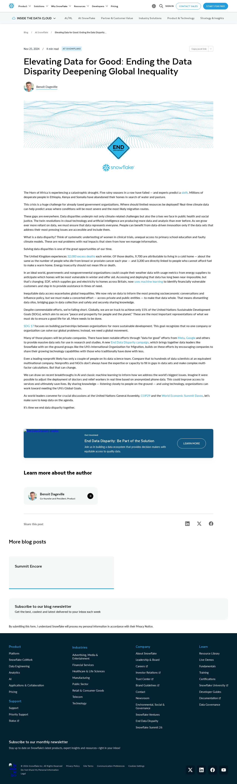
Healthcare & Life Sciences (88, 671)
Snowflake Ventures (148, 714)
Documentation (208, 698)
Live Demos (206, 659)
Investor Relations (147, 672)
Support (13, 708)
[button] (34, 18)
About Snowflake (146, 653)
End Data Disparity (147, 720)
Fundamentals (207, 666)
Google (190, 337)
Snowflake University (212, 685)
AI (10, 679)
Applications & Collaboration (26, 685)
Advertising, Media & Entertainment (85, 656)
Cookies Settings (136, 766)
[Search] (161, 6)
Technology (79, 703)
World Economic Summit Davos (182, 395)
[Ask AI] (210, 48)
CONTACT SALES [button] (188, 6)
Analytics (14, 672)
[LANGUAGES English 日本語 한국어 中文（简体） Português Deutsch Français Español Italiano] (154, 6)
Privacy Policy (73, 766)
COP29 (145, 395)
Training (204, 672)
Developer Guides (210, 691)
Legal (23, 773)
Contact (140, 691)
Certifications (207, 679)
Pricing (13, 691)
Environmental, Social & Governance (150, 706)
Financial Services (83, 665)
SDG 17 (29, 326)
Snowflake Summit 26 (149, 727)
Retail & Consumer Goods (88, 690)
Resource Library (209, 653)
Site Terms (88, 766)
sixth (184, 192)
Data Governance (209, 704)
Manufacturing (81, 677)
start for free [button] (215, 6)
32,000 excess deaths (81, 256)
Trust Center (143, 679)
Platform (14, 653)
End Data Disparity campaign (130, 342)
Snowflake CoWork (21, 659)
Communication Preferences (111, 766)
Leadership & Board (147, 659)
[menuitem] (25, 6)
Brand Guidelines (146, 685)
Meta (181, 337)
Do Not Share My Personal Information (40, 769)
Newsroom (142, 698)
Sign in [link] (169, 6)
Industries (79, 647)
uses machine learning (148, 281)
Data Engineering (19, 666)
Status (12, 720)
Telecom (77, 696)
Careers (140, 666)
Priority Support (18, 714)
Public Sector (80, 684)
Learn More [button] (191, 443)
